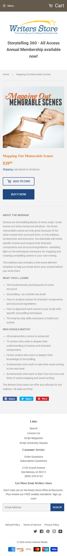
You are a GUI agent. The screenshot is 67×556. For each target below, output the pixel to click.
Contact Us (33, 433)
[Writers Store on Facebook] (42, 531)
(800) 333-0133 (34, 476)
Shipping (8, 169)
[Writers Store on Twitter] (35, 531)
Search (34, 428)
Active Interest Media (36, 542)
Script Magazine (33, 438)
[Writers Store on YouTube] (60, 531)
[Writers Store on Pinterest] (48, 531)
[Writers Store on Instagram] (54, 531)
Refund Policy (12, 524)
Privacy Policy (51, 524)
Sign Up (57, 507)
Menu (10, 5)
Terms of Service (32, 524)
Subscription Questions (33, 460)
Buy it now (18, 194)
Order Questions (33, 456)
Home (6, 74)
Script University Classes (34, 442)
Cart (59, 5)
